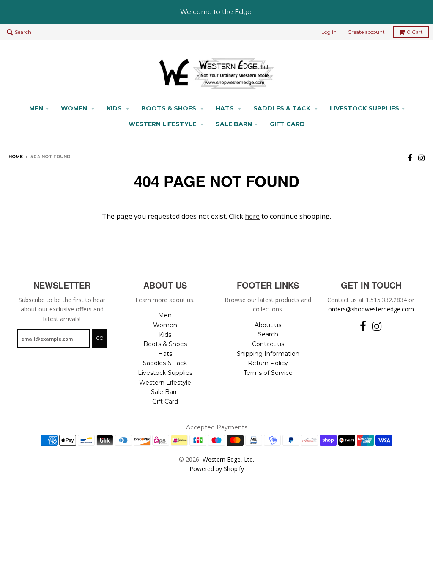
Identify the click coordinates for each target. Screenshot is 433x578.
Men (36, 108)
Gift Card (287, 124)
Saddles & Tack (282, 108)
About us (268, 325)
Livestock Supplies (364, 108)
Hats (226, 108)
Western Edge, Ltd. (228, 459)
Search (268, 334)
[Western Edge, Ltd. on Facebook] (410, 157)
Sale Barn (234, 124)
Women (75, 108)
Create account (366, 32)
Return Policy (268, 363)
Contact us (268, 344)
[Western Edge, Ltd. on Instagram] (421, 157)
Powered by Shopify (216, 469)
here (252, 216)
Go (99, 338)
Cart (415, 32)
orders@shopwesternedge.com (371, 309)
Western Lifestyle (163, 124)
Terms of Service (268, 373)
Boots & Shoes (169, 108)
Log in (329, 32)
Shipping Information (268, 354)
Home (15, 157)
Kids (115, 108)
